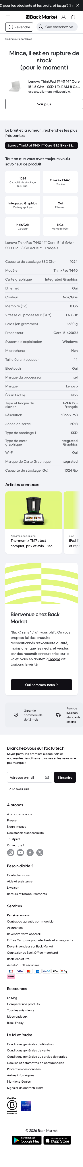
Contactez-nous (18, 875)
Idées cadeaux (17, 1016)
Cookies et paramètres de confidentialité (35, 1063)
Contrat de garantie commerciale (30, 921)
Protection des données (24, 1069)
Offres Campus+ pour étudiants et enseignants (40, 940)
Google (54, 659)
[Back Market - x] (39, 852)
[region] (41, 523)
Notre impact (16, 827)
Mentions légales (19, 1081)
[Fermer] (77, 5)
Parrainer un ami (18, 915)
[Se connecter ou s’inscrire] (63, 16)
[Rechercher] (40, 26)
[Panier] (73, 16)
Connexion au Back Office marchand (32, 953)
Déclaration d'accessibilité (25, 833)
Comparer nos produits (23, 1004)
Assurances (15, 928)
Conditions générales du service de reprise (37, 1057)
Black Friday (15, 1023)
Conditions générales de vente (28, 1050)
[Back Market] (41, 17)
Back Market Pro (18, 959)
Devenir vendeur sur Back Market (30, 946)
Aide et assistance (20, 881)
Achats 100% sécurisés (23, 965)
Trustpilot (13, 839)
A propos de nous (19, 814)
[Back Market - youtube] (20, 852)
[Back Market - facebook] (30, 852)
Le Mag (12, 998)
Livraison (13, 888)
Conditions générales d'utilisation (30, 1044)
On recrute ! (15, 845)
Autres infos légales (21, 1075)
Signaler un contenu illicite (25, 1088)
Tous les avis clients (20, 1010)
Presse (12, 820)
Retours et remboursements (27, 894)
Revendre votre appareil (24, 934)
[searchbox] (60, 26)
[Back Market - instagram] (10, 852)
